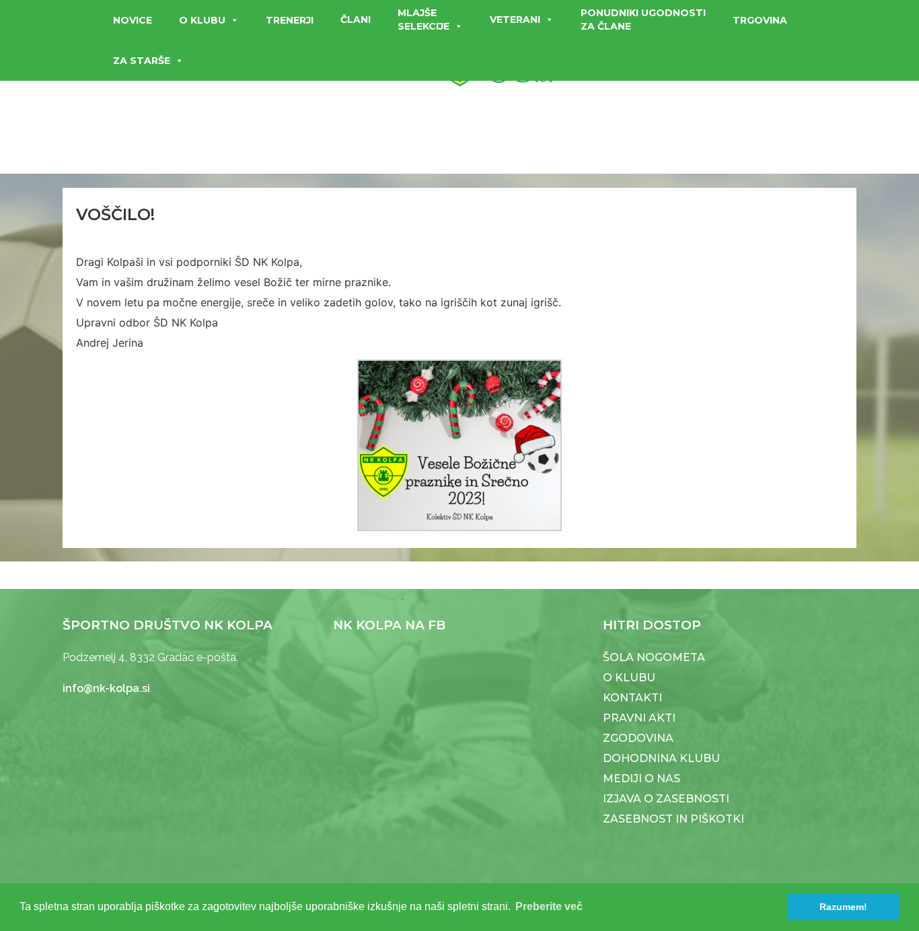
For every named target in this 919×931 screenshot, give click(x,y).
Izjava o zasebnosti (666, 798)
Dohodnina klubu (661, 758)
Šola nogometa (654, 657)
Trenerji (290, 20)
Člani (355, 19)
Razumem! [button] (843, 906)
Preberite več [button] (549, 906)
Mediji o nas (641, 778)
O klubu (202, 20)
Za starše (141, 61)
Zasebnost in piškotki (673, 819)
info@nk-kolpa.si (106, 688)
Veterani (515, 19)
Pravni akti (639, 718)
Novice (132, 20)
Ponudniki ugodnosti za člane (643, 19)
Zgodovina (638, 738)
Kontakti (632, 697)
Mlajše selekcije (423, 19)
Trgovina (760, 20)
